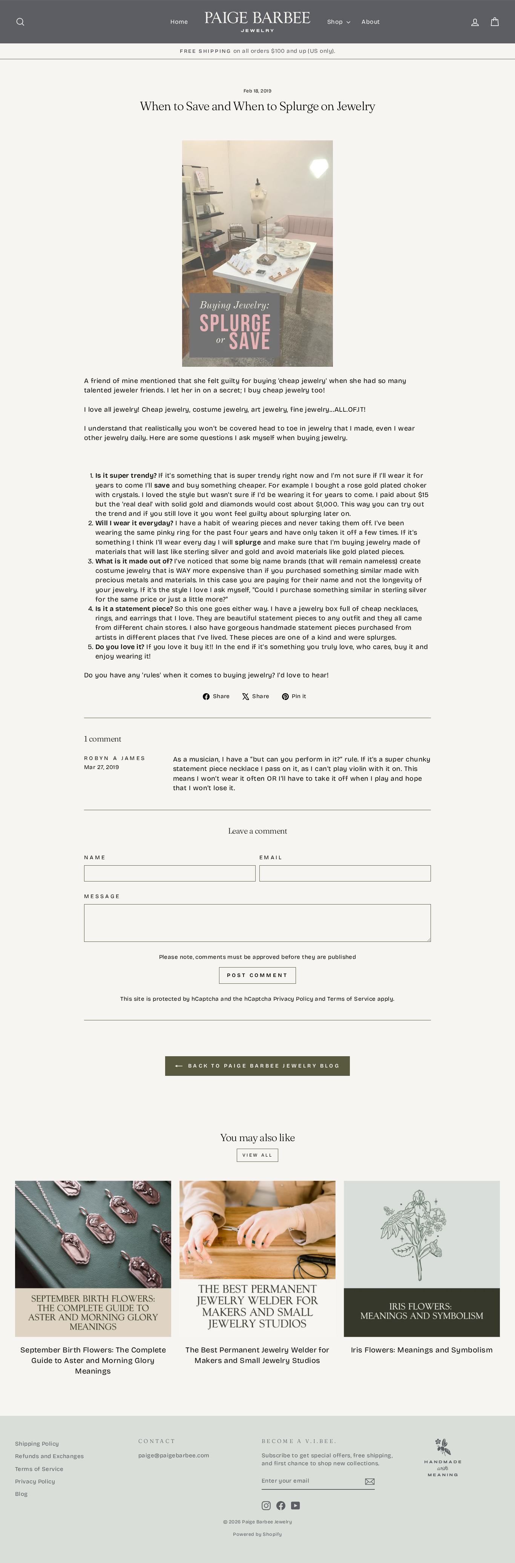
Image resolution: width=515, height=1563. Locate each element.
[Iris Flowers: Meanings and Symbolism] (422, 1259)
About (371, 21)
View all (257, 1155)
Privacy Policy (293, 998)
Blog (21, 1494)
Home (179, 21)
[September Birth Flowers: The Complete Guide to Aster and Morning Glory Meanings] (93, 1259)
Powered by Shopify (257, 1534)
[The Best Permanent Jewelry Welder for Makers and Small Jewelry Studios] (257, 1259)
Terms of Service (351, 998)
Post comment (257, 975)
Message (102, 896)
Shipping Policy (37, 1443)
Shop (336, 21)
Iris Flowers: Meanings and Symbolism (422, 1349)
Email (271, 857)
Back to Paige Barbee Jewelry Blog (262, 1066)
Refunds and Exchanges (49, 1456)
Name (95, 857)
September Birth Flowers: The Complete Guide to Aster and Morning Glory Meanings (93, 1360)
